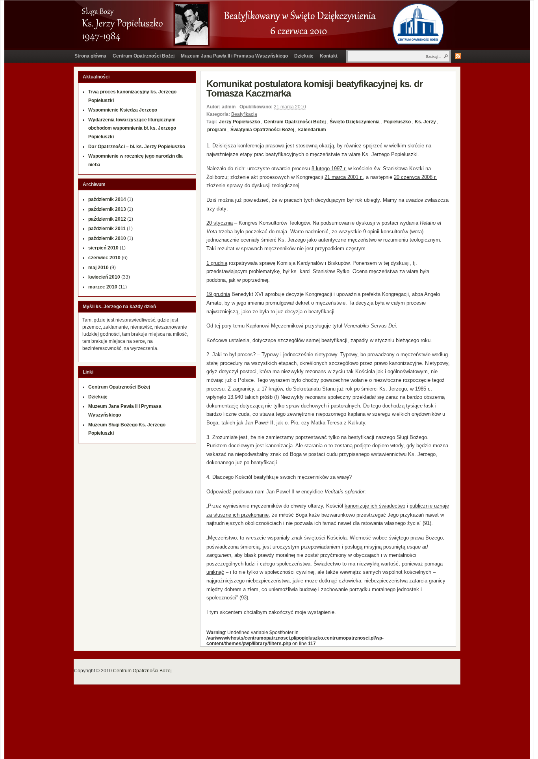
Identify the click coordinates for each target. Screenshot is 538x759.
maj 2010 (98, 267)
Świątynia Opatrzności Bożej (262, 129)
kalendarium (312, 129)
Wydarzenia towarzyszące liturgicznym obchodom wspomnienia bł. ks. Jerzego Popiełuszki (132, 128)
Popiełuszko (397, 122)
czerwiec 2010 (104, 257)
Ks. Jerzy (425, 122)
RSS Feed (458, 56)
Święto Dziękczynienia (355, 122)
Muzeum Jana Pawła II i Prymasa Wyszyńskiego (234, 56)
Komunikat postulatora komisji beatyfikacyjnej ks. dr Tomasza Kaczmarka (314, 88)
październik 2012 (107, 219)
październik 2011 (107, 228)
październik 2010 (107, 238)
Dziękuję (304, 56)
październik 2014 (107, 199)
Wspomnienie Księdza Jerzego (122, 110)
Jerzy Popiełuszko (239, 122)
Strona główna (90, 56)
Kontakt (329, 56)
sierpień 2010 (103, 248)
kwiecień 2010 (104, 277)
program (216, 129)
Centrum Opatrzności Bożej (143, 56)
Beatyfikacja (244, 114)
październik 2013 (107, 209)
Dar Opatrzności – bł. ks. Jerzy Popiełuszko (136, 146)
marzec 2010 (102, 287)
